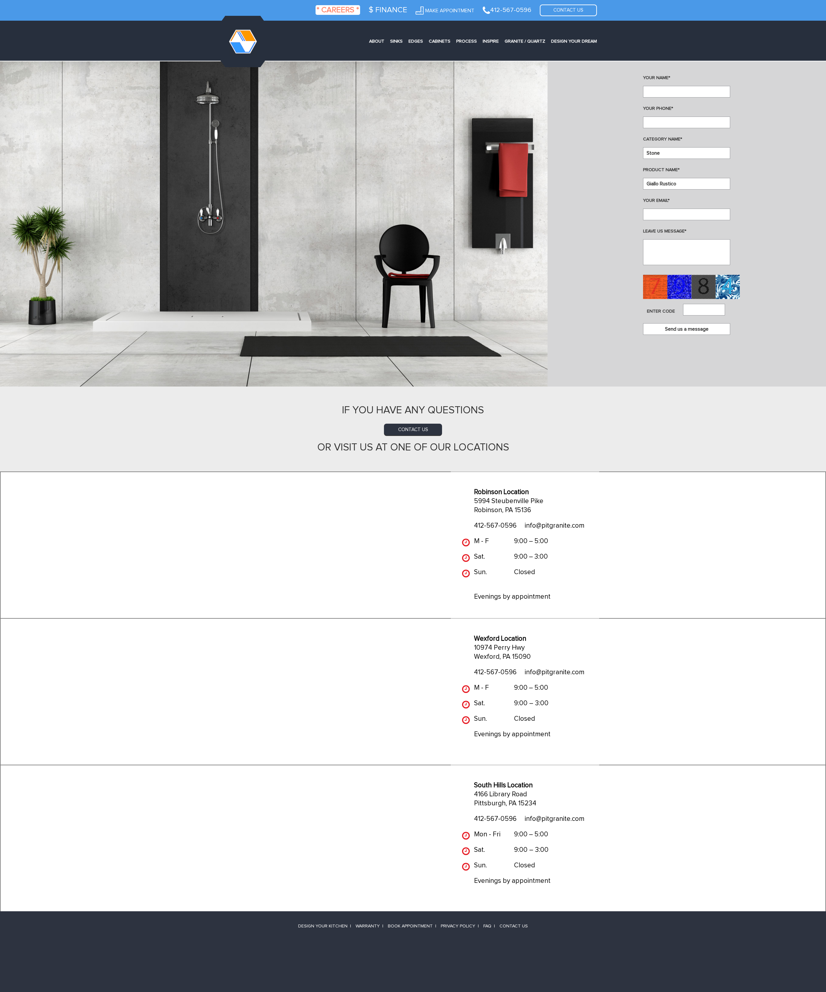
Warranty (368, 926)
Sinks (396, 41)
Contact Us (513, 926)
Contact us (568, 10)
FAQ (487, 926)
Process (466, 41)
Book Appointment (410, 926)
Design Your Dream (574, 41)
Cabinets (439, 41)
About (376, 41)
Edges (415, 41)
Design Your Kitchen (323, 926)
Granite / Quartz (525, 41)
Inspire (491, 41)
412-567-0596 (495, 525)
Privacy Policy (458, 926)
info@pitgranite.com (554, 525)
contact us (413, 429)
